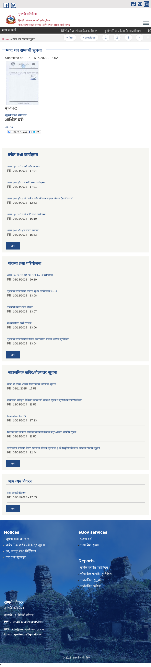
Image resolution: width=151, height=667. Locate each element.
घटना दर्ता (86, 539)
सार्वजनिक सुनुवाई (90, 580)
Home (5, 39)
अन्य (13, 245)
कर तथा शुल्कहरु (16, 557)
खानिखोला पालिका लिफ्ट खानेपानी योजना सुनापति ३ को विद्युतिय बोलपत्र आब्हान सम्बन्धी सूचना (53, 448)
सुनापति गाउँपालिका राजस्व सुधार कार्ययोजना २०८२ (32, 291)
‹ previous (83, 37)
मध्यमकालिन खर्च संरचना (19, 323)
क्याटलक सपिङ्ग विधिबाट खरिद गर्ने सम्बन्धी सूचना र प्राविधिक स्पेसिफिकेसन (44, 400)
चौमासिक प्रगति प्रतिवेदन (96, 574)
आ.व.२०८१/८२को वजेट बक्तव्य (23, 230)
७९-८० (9, 127)
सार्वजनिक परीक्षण (90, 586)
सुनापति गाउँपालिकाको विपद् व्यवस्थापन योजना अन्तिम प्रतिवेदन (38, 339)
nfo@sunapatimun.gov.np (29, 629)
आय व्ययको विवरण (16, 492)
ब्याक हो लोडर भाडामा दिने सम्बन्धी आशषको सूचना (31, 384)
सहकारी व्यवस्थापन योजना (20, 307)
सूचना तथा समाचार (16, 115)
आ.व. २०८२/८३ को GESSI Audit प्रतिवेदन (30, 275)
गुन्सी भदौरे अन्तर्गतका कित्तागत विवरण (117, 30)
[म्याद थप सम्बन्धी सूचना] (22, 82)
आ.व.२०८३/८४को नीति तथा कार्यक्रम (26, 182)
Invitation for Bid (17, 416)
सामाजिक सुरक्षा (89, 545)
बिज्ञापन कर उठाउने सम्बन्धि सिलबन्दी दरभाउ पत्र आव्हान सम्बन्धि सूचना (41, 432)
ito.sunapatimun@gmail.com (23, 634)
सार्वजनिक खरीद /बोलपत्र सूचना (25, 545)
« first (64, 37)
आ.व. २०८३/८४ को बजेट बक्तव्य (23, 166)
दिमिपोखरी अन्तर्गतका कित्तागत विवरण (74, 30)
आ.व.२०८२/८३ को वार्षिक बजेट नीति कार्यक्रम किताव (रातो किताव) (40, 198)
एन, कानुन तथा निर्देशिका (21, 551)
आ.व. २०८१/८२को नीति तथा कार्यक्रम (26, 214)
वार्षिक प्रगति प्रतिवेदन (94, 567)
